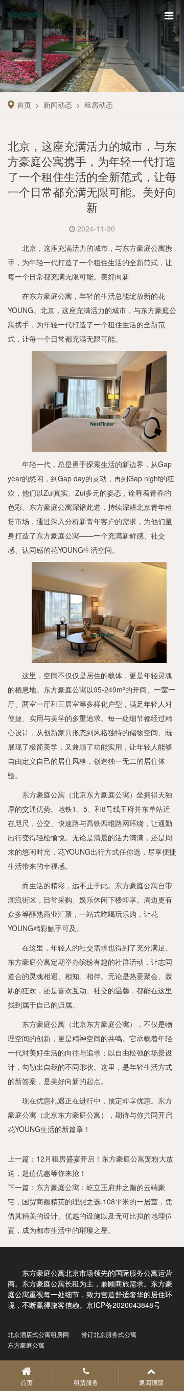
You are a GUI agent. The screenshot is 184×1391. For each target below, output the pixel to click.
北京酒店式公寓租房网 (38, 1334)
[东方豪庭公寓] (99, 400)
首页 (24, 104)
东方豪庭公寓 (43, 794)
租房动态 (98, 104)
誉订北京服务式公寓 (108, 1334)
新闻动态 (57, 104)
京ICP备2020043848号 (123, 1305)
